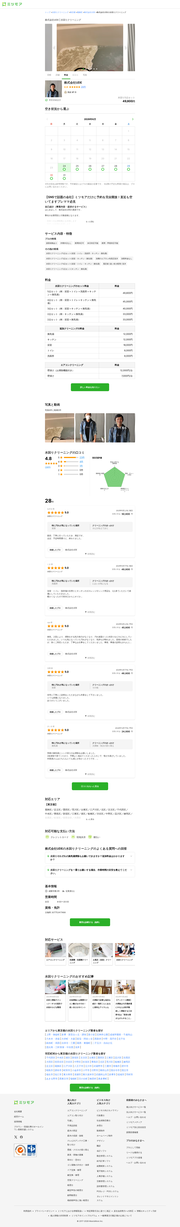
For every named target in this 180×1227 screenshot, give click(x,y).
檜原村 (93, 1078)
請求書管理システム (105, 1186)
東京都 (73, 12)
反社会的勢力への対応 (123, 1211)
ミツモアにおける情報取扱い (70, 1211)
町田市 (66, 1070)
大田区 (49, 1061)
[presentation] (49, 75)
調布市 (58, 1070)
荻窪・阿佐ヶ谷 (85, 1038)
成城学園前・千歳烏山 (121, 1034)
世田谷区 (59, 1061)
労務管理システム (104, 1181)
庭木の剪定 (72, 1130)
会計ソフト (102, 1151)
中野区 (77, 1061)
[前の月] (47, 119)
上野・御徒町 (53, 1034)
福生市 (49, 1074)
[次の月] (132, 119)
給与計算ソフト (104, 1161)
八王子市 (78, 1066)
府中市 (125, 1066)
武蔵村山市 (101, 1074)
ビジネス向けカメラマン (107, 1110)
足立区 (49, 1066)
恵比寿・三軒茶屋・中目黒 (59, 1047)
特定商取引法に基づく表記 (98, 1211)
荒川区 (109, 1061)
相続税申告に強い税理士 (78, 1200)
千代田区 (50, 1057)
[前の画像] (54, 47)
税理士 (70, 1185)
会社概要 (18, 1111)
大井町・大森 (68, 1038)
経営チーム (19, 1116)
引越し (70, 1120)
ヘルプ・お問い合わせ (136, 1117)
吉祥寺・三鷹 (68, 1043)
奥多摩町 (102, 1078)
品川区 (118, 1057)
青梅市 (116, 1066)
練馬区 (126, 1061)
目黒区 (126, 1057)
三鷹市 (107, 1066)
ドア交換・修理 (74, 1170)
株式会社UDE (89, 12)
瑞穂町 (73, 1078)
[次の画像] (125, 47)
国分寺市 (115, 1070)
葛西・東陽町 (83, 1043)
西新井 (97, 1038)
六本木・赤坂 (53, 1038)
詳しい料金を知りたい (90, 387)
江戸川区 (67, 1066)
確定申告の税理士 (75, 1190)
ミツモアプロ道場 (134, 1157)
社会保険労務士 (104, 1120)
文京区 (84, 1057)
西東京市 (63, 1078)
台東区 (92, 1057)
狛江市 (58, 1074)
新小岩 (91, 1034)
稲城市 (121, 1074)
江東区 (109, 1057)
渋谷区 (69, 1061)
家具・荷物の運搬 (75, 1155)
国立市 (125, 1070)
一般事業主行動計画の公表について (116, 1215)
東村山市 (104, 1070)
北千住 (121, 1038)
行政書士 (101, 1115)
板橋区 (118, 1061)
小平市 (86, 1070)
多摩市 (112, 1074)
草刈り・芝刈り (74, 1160)
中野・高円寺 (110, 1038)
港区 (68, 1057)
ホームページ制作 (104, 1135)
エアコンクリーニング (77, 1110)
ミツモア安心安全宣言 (136, 1127)
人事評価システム (104, 1176)
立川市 (88, 1066)
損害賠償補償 (132, 1132)
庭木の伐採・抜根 (75, 1135)
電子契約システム (104, 1171)
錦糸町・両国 (53, 1043)
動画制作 (101, 1130)
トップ (47, 12)
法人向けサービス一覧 (136, 1112)
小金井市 (76, 1070)
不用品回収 (72, 1125)
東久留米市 (88, 1074)
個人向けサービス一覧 (136, 1107)
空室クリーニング (75, 1180)
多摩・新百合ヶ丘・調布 (74, 1034)
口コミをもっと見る (90, 786)
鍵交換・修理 (73, 1175)
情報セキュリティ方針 (147, 1211)
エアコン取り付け (75, 1115)
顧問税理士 (72, 1195)
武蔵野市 (98, 1066)
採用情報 (18, 1121)
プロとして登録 (133, 1147)
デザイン (101, 1140)
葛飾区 (80, 12)
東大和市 (67, 1074)
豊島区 (94, 1061)
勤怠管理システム (104, 1156)
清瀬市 (77, 1074)
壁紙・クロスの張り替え (78, 1149)
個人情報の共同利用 (59, 1215)
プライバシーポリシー (44, 1211)
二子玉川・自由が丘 (102, 1043)
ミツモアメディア (134, 1122)
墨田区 (101, 1057)
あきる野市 (52, 1078)
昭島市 (49, 1070)
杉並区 (86, 1061)
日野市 (94, 1070)
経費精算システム (104, 1166)
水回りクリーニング (60, 12)
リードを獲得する (134, 1152)
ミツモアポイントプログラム (84, 1215)
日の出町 (83, 1078)
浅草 (77, 1047)
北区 (102, 1061)
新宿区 (75, 1057)
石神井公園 (102, 1034)
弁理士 (100, 1125)
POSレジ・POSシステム (108, 1191)
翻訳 (99, 1146)
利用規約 (27, 1211)
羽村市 (129, 1074)
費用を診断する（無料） (90, 922)
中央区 (60, 1057)
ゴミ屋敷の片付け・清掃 (78, 1165)
